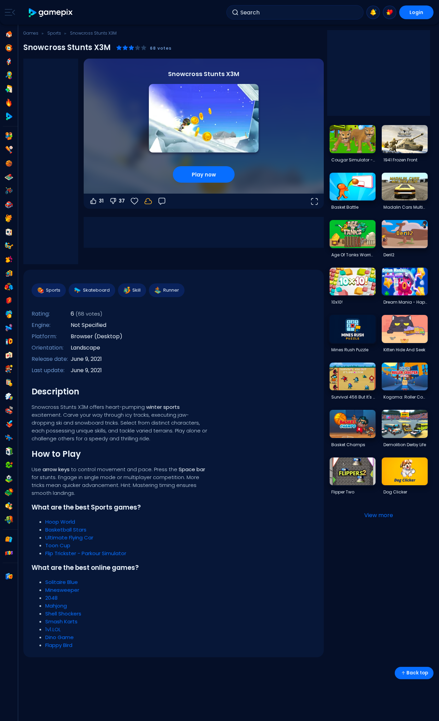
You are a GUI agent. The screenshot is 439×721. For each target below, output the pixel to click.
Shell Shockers (63, 613)
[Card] (9, 232)
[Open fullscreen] (314, 201)
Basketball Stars (65, 529)
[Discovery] (9, 75)
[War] (9, 492)
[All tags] (9, 539)
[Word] (9, 506)
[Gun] (9, 328)
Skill (136, 290)
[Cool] (9, 246)
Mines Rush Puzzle (349, 350)
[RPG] (9, 424)
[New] (9, 89)
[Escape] (9, 273)
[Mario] (9, 369)
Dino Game (59, 637)
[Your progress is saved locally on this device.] (148, 201)
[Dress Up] (9, 259)
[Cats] (9, 218)
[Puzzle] (9, 396)
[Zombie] (9, 520)
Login (416, 12)
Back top (417, 673)
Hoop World (60, 521)
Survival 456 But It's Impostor (353, 397)
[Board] (9, 177)
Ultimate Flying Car (69, 537)
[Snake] (9, 465)
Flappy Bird (58, 645)
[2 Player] (9, 136)
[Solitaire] (9, 451)
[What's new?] (373, 12)
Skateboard (96, 290)
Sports (54, 33)
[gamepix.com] (51, 12)
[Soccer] (9, 479)
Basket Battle (344, 207)
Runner (171, 290)
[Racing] (9, 410)
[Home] (9, 34)
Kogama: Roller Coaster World (405, 397)
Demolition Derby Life (404, 445)
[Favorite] (389, 12)
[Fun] (9, 314)
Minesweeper (62, 590)
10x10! (337, 302)
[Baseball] (9, 150)
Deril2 (388, 255)
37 (122, 200)
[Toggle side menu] (8, 12)
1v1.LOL (53, 629)
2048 (51, 597)
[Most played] (9, 62)
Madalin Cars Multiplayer (405, 207)
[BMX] (9, 191)
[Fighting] (9, 287)
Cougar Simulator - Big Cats (353, 160)
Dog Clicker (395, 492)
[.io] (9, 342)
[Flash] (9, 300)
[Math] (9, 383)
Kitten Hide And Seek (404, 350)
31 (101, 200)
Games (30, 33)
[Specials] (9, 116)
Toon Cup (57, 545)
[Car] (9, 204)
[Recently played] (9, 48)
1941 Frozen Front (400, 160)
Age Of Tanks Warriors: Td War (353, 255)
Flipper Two (342, 492)
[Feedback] (162, 201)
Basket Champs (348, 445)
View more (378, 515)
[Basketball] (9, 163)
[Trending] (9, 103)
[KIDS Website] (9, 553)
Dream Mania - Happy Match (405, 302)
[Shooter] (9, 437)
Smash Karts (61, 621)
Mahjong (56, 605)
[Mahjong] (9, 355)
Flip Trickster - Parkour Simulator (85, 553)
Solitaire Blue (61, 582)
